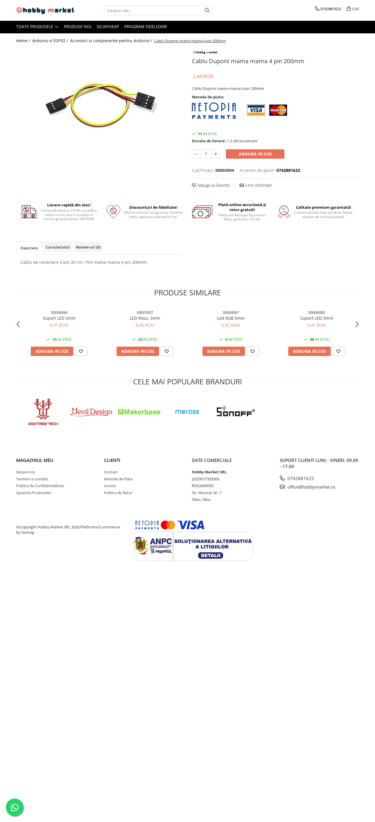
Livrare (110, 485)
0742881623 (300, 478)
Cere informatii (258, 185)
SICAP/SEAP (108, 26)
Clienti (112, 460)
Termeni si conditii (32, 479)
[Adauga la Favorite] (81, 351)
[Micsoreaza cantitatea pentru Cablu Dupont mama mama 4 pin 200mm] (196, 154)
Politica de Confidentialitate (40, 485)
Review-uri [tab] (88, 247)
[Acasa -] (45, 10)
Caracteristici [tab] (58, 247)
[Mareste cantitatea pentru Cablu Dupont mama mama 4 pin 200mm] (215, 154)
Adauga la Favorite (213, 185)
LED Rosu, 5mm (145, 318)
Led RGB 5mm (231, 318)
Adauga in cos (255, 154)
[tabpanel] (99, 103)
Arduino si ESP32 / (50, 40)
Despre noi (25, 472)
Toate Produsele (35, 26)
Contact (111, 472)
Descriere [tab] (29, 248)
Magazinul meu (34, 460)
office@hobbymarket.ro (310, 487)
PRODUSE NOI (77, 26)
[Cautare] (207, 10)
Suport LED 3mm (316, 318)
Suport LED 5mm (59, 318)
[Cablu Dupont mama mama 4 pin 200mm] (99, 103)
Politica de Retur (118, 492)
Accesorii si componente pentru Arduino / (111, 40)
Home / (23, 40)
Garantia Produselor (33, 492)
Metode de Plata (118, 479)
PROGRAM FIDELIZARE (145, 26)
